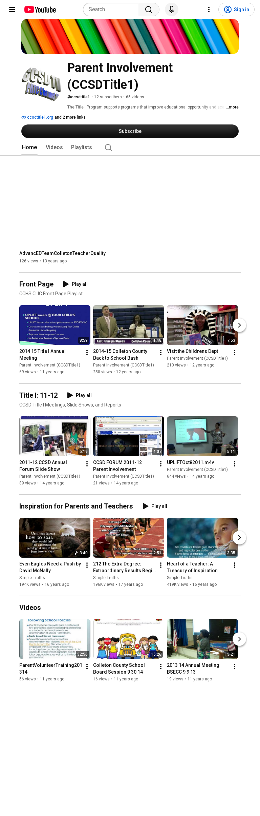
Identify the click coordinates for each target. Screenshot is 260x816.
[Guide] (12, 9)
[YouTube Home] (40, 9)
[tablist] (130, 147)
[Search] (148, 9)
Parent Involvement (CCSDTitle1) (49, 365)
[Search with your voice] (171, 9)
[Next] (239, 325)
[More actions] (87, 353)
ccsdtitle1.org (39, 117)
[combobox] (112, 9)
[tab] (29, 147)
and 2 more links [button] (70, 117)
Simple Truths (32, 577)
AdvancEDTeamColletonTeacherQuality (62, 253)
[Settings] (209, 9)
